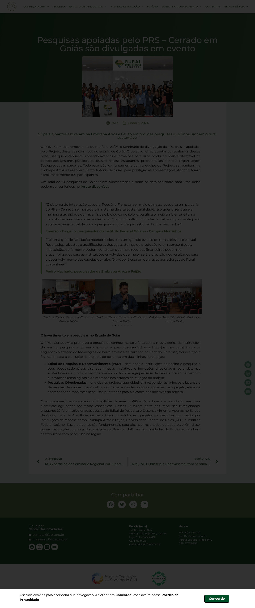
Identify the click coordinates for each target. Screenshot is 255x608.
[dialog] (127, 304)
